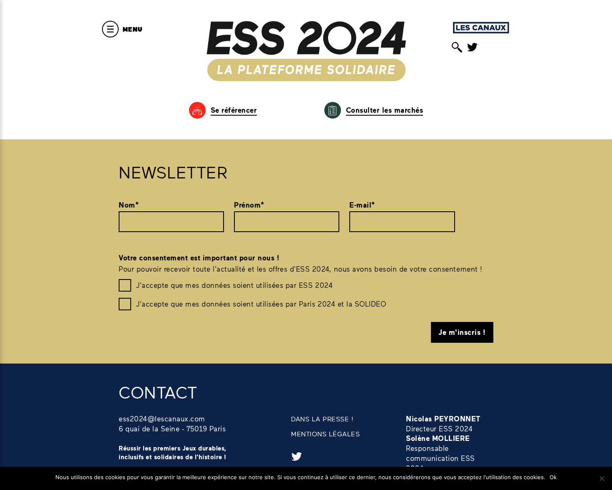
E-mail (362, 204)
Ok (553, 477)
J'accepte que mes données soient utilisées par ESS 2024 (234, 285)
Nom (129, 204)
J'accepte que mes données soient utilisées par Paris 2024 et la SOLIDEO (261, 303)
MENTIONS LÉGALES (325, 434)
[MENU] (110, 29)
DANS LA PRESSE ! (322, 419)
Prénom (249, 204)
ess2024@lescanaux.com (162, 418)
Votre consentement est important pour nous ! (199, 257)
